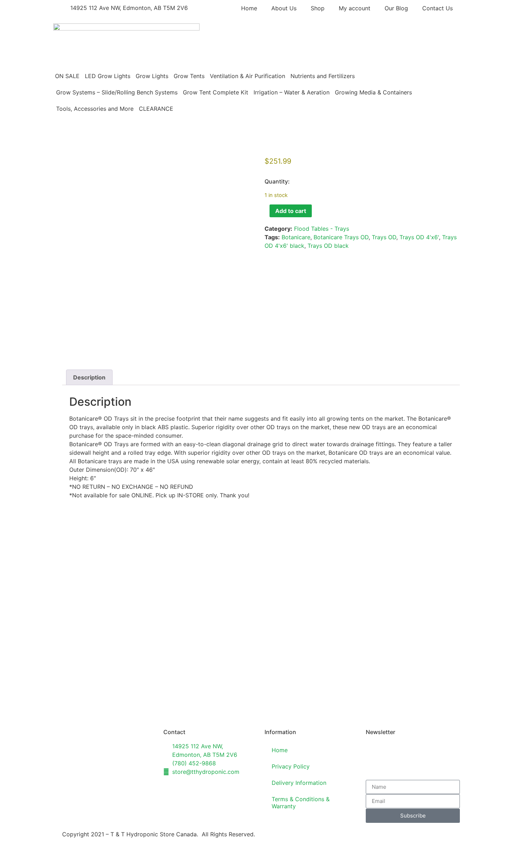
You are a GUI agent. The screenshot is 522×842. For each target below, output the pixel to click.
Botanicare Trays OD (341, 237)
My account (354, 8)
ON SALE (67, 76)
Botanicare (296, 237)
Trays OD (384, 237)
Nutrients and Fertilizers (322, 76)
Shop (318, 8)
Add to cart (290, 210)
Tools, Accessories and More (95, 108)
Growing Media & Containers (373, 92)
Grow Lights (152, 76)
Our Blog (396, 8)
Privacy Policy (291, 766)
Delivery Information (299, 782)
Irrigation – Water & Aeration (292, 92)
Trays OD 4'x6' (419, 237)
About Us (284, 8)
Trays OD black (328, 245)
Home (249, 8)
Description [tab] (89, 377)
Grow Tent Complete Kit (215, 92)
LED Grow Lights (107, 76)
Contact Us (437, 8)
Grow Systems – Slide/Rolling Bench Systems (117, 92)
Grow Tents (189, 76)
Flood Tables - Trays (321, 228)
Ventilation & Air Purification (247, 76)
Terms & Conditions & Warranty (301, 802)
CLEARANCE (156, 108)
